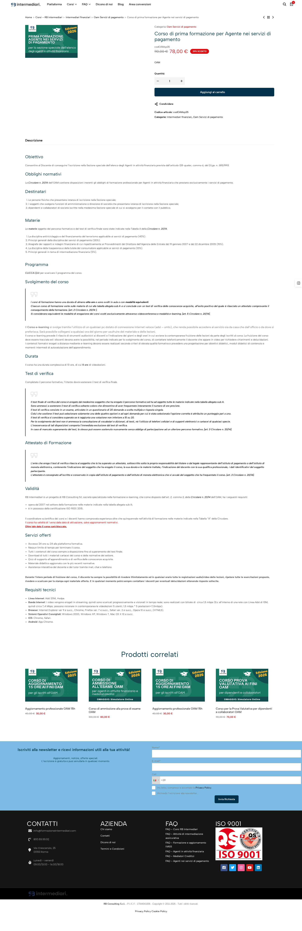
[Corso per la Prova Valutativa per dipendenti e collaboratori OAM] (242, 685)
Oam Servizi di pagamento (109, 17)
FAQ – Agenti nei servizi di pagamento (187, 861)
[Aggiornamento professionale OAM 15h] (51, 685)
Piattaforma (54, 4)
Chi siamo (106, 829)
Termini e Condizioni (112, 848)
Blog (121, 4)
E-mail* (156, 761)
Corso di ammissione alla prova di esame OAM (115, 710)
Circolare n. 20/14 (157, 228)
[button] (263, 685)
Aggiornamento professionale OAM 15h (50, 708)
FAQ (85, 4)
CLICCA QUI (32, 273)
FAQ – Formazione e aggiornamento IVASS (186, 844)
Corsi (70, 4)
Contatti (105, 835)
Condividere (166, 103)
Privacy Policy (203, 787)
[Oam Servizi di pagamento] (268, 17)
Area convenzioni (140, 4)
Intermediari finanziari (78, 17)
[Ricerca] (284, 4)
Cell (154, 774)
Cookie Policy (159, 911)
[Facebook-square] (224, 867)
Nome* (156, 747)
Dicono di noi (104, 4)
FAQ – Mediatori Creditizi (180, 856)
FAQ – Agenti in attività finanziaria (185, 851)
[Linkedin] (258, 867)
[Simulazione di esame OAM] (264, 17)
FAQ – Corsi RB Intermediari (182, 829)
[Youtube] (249, 867)
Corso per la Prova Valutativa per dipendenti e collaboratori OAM (244, 710)
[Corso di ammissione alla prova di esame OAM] (115, 685)
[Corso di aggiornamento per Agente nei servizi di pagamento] (273, 17)
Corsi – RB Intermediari (48, 17)
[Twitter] (232, 867)
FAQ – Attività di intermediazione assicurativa (184, 836)
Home (28, 17)
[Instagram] (241, 867)
